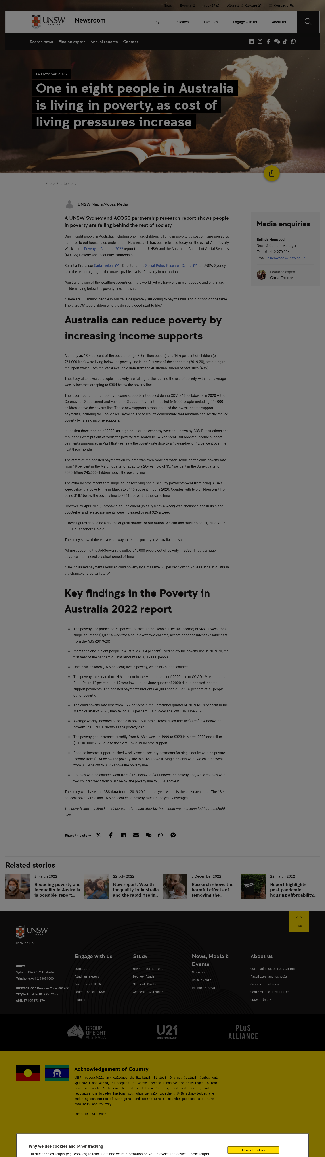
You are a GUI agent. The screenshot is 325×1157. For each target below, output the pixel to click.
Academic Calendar (148, 992)
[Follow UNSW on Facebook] (268, 41)
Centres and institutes (269, 992)
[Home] (48, 22)
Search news (41, 41)
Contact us (83, 968)
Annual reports (104, 41)
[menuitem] (155, 22)
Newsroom (199, 972)
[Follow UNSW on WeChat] (276, 41)
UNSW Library (261, 999)
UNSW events (201, 980)
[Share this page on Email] (135, 835)
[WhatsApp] (293, 41)
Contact (130, 41)
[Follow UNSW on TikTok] (285, 41)
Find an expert (71, 41)
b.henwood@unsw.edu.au (287, 258)
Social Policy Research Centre (172, 265)
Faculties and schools (269, 976)
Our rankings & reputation (272, 968)
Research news (203, 988)
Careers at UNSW (88, 984)
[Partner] (88, 22)
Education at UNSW (90, 992)
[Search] (308, 22)
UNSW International (149, 968)
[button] (299, 921)
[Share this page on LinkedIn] (123, 835)
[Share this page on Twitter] (98, 835)
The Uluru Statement (91, 1114)
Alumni (80, 999)
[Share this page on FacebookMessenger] (173, 835)
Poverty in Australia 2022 (103, 248)
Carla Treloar (107, 265)
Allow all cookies (253, 1150)
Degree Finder (144, 976)
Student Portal (145, 984)
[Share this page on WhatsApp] (160, 835)
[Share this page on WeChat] (148, 835)
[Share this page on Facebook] (111, 835)
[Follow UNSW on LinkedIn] (251, 41)
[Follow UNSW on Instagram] (259, 41)
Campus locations (264, 984)
